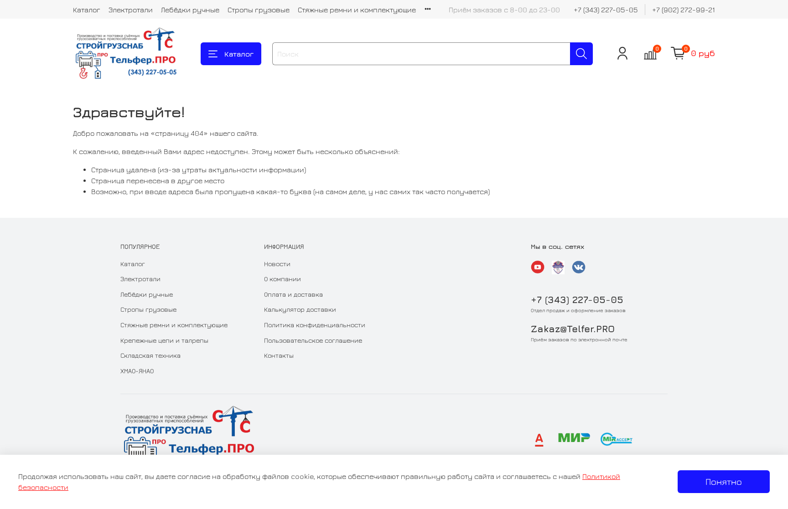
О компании (282, 279)
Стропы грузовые (259, 9)
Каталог (86, 9)
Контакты (279, 355)
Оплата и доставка (293, 294)
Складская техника (150, 355)
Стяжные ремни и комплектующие (357, 9)
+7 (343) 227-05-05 (606, 9)
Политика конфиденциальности (314, 325)
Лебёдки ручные (190, 9)
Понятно (723, 481)
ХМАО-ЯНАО (137, 371)
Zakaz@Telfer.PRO (573, 328)
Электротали (131, 9)
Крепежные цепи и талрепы (164, 340)
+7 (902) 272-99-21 (683, 9)
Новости (277, 263)
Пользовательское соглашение (313, 340)
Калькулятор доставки (300, 309)
